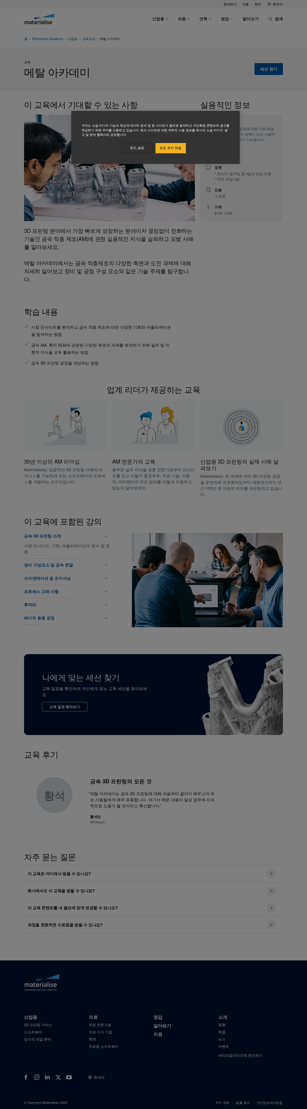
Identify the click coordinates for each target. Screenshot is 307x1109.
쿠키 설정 (137, 148)
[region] (155, 137)
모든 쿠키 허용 (171, 148)
